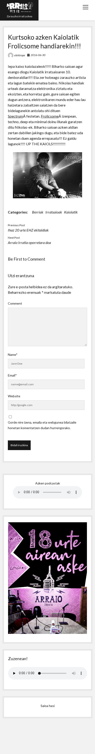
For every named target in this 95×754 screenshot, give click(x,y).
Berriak (37, 212)
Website (14, 396)
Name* (13, 354)
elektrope (19, 55)
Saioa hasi (48, 706)
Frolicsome (50, 116)
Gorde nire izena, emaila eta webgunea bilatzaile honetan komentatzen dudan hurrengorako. (42, 425)
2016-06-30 (38, 55)
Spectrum (15, 116)
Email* (12, 375)
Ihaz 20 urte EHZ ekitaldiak (28, 230)
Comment (15, 303)
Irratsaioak (53, 212)
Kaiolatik (71, 212)
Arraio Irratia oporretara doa (29, 242)
